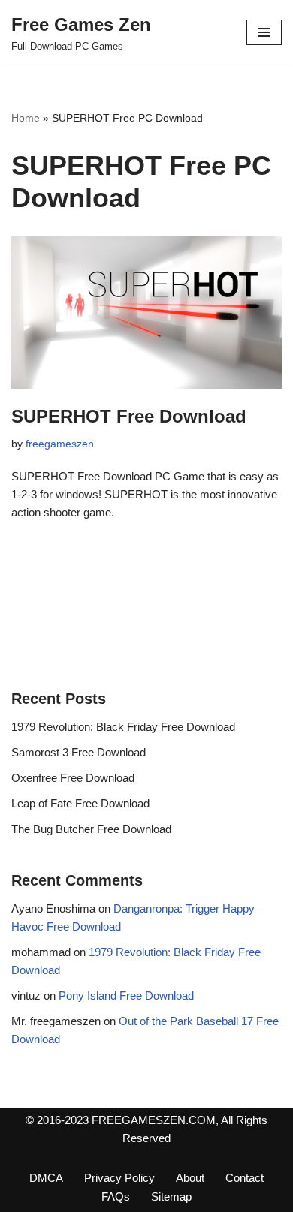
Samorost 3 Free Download (78, 752)
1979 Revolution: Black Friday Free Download (123, 726)
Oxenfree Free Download (72, 777)
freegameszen (60, 444)
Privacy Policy (119, 1177)
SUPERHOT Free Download (128, 416)
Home (25, 118)
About (190, 1177)
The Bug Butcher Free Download (91, 829)
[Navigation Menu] (264, 32)
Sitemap (171, 1196)
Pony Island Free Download (126, 995)
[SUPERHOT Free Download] (146, 312)
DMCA (46, 1177)
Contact (244, 1177)
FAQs (115, 1196)
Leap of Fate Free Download (80, 803)
